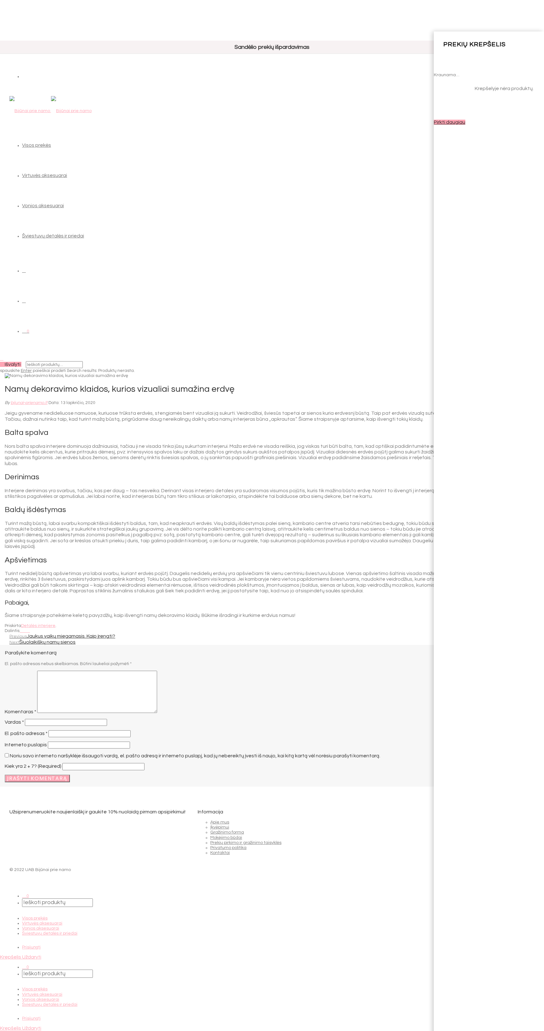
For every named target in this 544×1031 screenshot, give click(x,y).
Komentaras (20, 711)
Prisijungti (31, 947)
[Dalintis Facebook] (21, 631)
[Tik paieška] (24, 270)
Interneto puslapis (26, 744)
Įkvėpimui (219, 827)
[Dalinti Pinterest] (28, 631)
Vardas (14, 722)
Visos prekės (36, 145)
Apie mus (219, 822)
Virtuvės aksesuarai (44, 175)
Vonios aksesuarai (43, 205)
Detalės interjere (38, 626)
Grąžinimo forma (227, 832)
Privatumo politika (228, 848)
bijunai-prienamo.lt (29, 403)
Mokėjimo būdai (226, 837)
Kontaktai (220, 853)
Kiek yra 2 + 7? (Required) (33, 766)
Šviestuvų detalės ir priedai (53, 235)
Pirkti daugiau (449, 122)
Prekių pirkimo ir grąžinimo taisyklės (245, 842)
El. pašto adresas (26, 733)
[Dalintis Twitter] (24, 631)
